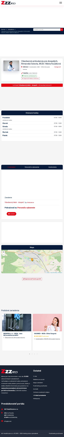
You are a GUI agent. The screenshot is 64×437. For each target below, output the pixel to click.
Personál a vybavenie (26, 208)
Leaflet (47, 272)
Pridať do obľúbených (29, 76)
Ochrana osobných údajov (41, 392)
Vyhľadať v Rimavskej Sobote (32, 85)
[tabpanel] (16, 332)
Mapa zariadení (38, 383)
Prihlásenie (36, 398)
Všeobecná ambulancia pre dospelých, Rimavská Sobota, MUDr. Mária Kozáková (41, 62)
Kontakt (35, 389)
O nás (35, 376)
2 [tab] (32, 354)
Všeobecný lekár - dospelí (14, 202)
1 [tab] (29, 354)
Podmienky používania (40, 386)
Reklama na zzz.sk (38, 379)
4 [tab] (37, 354)
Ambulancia (30, 202)
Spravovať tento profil (33, 279)
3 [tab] (34, 354)
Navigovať (57, 67)
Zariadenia (11, 29)
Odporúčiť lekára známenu (31, 78)
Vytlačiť (12, 214)
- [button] (3, 254)
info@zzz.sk (7, 421)
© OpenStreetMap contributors (56, 272)
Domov (3, 29)
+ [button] (3, 252)
